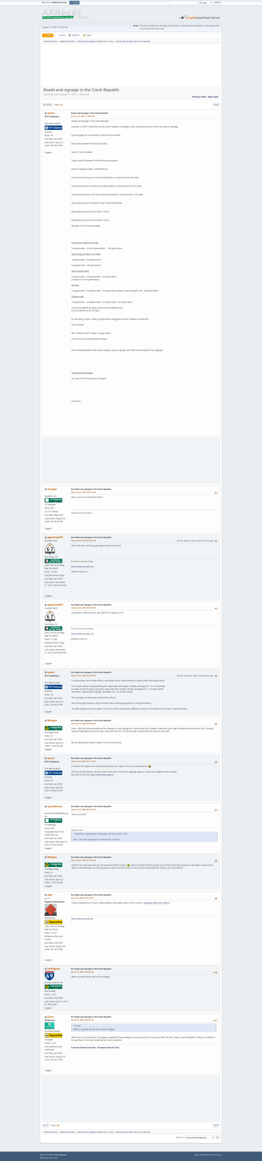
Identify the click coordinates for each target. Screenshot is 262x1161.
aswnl (51, 113)
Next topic (213, 96)
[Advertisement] (131, 66)
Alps (49, 894)
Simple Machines (60, 1155)
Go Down (47, 105)
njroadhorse (54, 806)
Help (196, 1155)
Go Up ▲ (218, 1155)
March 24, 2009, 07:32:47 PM (82, 898)
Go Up (45, 1125)
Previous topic (199, 96)
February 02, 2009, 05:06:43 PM (83, 675)
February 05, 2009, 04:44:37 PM (83, 809)
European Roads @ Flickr (108, 1047)
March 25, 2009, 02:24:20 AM (82, 972)
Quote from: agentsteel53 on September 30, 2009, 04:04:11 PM (101, 834)
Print (216, 105)
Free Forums (53, 1158)
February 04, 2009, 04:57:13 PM (83, 761)
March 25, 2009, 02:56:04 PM (82, 1020)
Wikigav (52, 720)
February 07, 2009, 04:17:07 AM (83, 860)
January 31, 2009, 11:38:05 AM (83, 116)
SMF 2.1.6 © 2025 (46, 1155)
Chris (110, 41)
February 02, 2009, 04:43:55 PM (83, 540)
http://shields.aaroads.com (82, 566)
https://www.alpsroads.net (82, 918)
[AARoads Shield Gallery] (46, 592)
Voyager (52, 489)
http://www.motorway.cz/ (102, 774)
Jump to (179, 1137)
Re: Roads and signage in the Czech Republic (91, 489)
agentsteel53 (55, 537)
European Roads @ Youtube (83, 1047)
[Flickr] (46, 1066)
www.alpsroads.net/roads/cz (156, 902)
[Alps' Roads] (46, 956)
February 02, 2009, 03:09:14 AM (83, 492)
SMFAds (43, 1158)
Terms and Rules (206, 1155)
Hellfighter (53, 968)
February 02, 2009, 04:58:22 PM (83, 608)
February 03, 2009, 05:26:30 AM (83, 723)
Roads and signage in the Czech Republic (89, 113)
